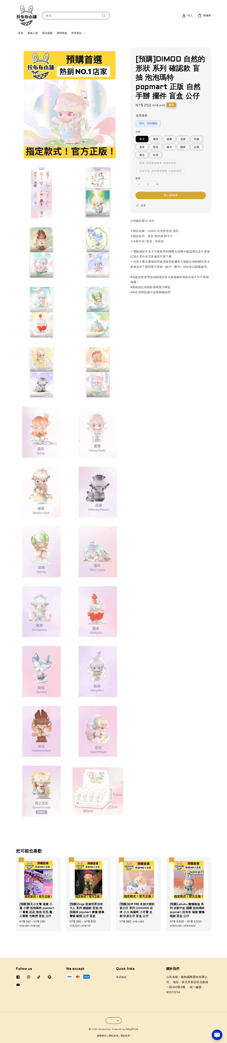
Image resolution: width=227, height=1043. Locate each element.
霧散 (155, 139)
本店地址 (121, 977)
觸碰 (183, 147)
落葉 (142, 147)
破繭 (169, 139)
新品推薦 (47, 33)
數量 (138, 178)
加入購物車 (171, 195)
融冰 (169, 147)
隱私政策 (113, 1035)
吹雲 (155, 155)
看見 (142, 139)
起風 (196, 147)
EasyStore (132, 1029)
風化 (142, 155)
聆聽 (196, 139)
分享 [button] (143, 205)
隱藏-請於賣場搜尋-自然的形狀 (157, 163)
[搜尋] (104, 15)
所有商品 (76, 33)
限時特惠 (62, 33)
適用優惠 (141, 115)
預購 (138, 131)
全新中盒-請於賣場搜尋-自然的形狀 (160, 171)
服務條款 (102, 1035)
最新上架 (32, 33)
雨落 (155, 147)
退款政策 (125, 1035)
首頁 (20, 33)
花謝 (183, 139)
